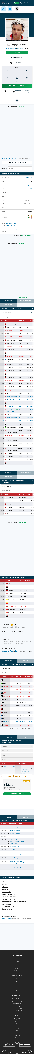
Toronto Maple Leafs (17, 1010)
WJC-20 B (21, 337)
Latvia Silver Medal (15, 846)
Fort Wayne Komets (12, 421)
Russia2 (21, 364)
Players (8, 737)
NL (17, 991)
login (17, 651)
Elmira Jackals (10, 400)
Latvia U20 (9, 337)
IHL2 (20, 421)
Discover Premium (17, 794)
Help (17, 1023)
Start (3, 158)
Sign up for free (7, 651)
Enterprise (17, 1035)
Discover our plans (17, 86)
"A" (18, 448)
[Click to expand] (32, 577)
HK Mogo (9, 453)
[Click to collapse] (32, 308)
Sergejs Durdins (19, 229)
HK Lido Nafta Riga (12, 324)
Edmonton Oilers (17, 1003)
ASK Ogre (9, 414)
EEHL (20, 327)
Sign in (22, 3)
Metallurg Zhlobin (11, 427)
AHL (20, 409)
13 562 (8, 91)
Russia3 (21, 359)
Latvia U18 (9, 330)
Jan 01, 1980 (29, 177)
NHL (17, 979)
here (8, 920)
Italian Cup (21, 501)
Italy (20, 424)
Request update (26, 235)
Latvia (30, 188)
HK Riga (10, 596)
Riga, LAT (29, 185)
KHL (17, 981)
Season (8, 817)
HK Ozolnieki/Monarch (12, 431)
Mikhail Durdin (10, 225)
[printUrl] (17, 100)
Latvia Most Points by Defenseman (19, 853)
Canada (17, 961)
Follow (17, 53)
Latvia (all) (9, 356)
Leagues (8, 661)
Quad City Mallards (12, 396)
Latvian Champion (15, 827)
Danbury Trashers (12, 406)
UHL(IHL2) (6, 722)
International (22, 356)
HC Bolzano (10, 424)
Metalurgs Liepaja (11, 327)
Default (8, 301)
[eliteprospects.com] (5, 3)
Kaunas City (11, 600)
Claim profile (18, 62)
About (17, 1021)
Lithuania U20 (12, 606)
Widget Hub (17, 1019)
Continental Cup (23, 497)
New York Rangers (17, 1006)
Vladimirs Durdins (12, 223)
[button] (17, 52)
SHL (17, 983)
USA (17, 963)
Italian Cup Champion (16, 840)
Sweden (17, 959)
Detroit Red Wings (17, 1001)
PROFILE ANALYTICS (22, 91)
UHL (20, 396)
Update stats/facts (18, 162)
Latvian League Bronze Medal (18, 863)
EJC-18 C (21, 330)
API (17, 1030)
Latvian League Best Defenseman (19, 854)
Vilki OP (9, 393)
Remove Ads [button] (22, 107)
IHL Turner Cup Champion (17, 837)
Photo (17, 1028)
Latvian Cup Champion (16, 861)
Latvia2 (20, 49)
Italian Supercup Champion (17, 841)
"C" (13, 453)
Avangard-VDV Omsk (11, 360)
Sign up (16, 3)
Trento (10, 616)
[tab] (8, 301)
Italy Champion (14, 843)
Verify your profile (7, 918)
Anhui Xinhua (11, 613)
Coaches (8, 305)
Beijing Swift (11, 609)
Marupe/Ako (11, 49)
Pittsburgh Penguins (17, 1008)
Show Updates (17, 58)
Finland (17, 966)
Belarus (21, 427)
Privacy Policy (17, 1026)
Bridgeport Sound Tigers (10, 410)
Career (17, 1038)
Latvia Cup (21, 507)
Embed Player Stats (25, 297)
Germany (17, 968)
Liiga (17, 988)
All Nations (17, 971)
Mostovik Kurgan (11, 364)
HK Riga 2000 (10, 350)
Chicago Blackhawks (17, 999)
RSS (17, 1033)
